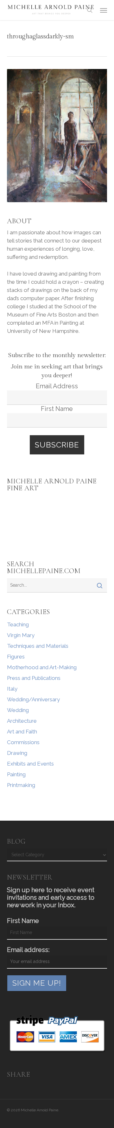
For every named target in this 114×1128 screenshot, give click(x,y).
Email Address (57, 386)
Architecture (22, 721)
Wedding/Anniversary (33, 699)
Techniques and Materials (37, 646)
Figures (16, 656)
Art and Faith (22, 731)
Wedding (18, 710)
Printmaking (21, 785)
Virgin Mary (21, 635)
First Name (57, 409)
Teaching (18, 624)
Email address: (28, 950)
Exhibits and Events (30, 764)
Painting (16, 774)
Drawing (17, 753)
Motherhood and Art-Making (42, 667)
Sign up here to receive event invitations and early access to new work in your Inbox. (50, 897)
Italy (12, 689)
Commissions (23, 742)
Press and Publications (33, 678)
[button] (103, 10)
